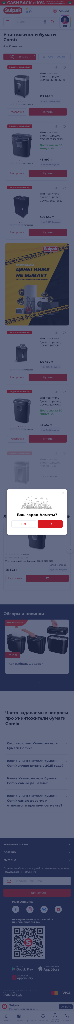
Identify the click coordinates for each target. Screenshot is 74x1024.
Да (50, 523)
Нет (23, 523)
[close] (63, 493)
